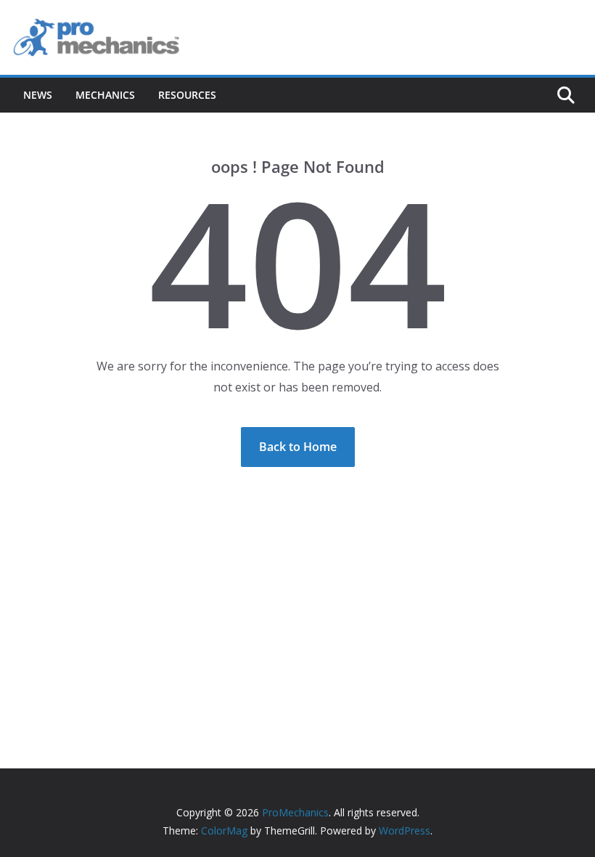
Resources (187, 95)
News (37, 95)
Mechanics (105, 95)
